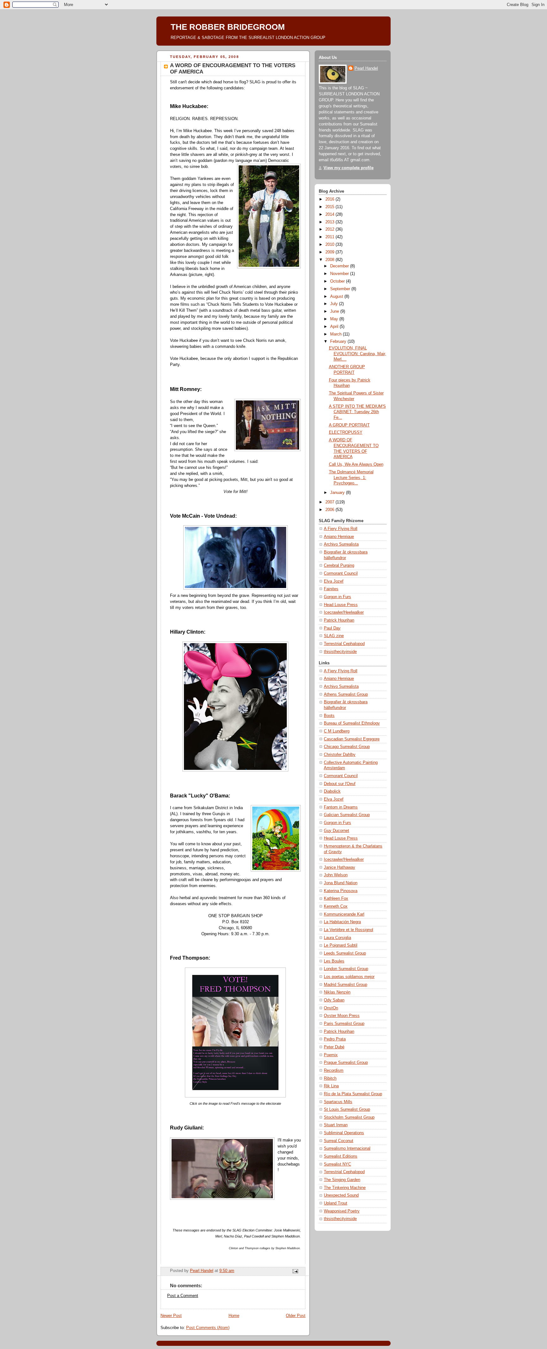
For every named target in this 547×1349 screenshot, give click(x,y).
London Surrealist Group (346, 969)
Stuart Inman (336, 1125)
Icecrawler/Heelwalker (344, 612)
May (334, 319)
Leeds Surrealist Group (345, 953)
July (334, 304)
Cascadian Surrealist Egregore (352, 739)
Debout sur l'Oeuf (339, 784)
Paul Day (332, 628)
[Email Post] (295, 1271)
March (336, 334)
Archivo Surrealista (341, 544)
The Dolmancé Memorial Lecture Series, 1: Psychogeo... (351, 477)
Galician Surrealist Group (347, 815)
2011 (330, 237)
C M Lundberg (336, 731)
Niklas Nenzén (337, 992)
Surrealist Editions (340, 1156)
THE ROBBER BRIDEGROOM (228, 27)
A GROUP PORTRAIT (349, 425)
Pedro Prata (335, 1039)
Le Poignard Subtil (340, 945)
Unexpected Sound (341, 1195)
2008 (330, 260)
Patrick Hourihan (339, 620)
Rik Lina (331, 1086)
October (338, 281)
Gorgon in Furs (337, 597)
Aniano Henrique (339, 536)
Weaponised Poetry (342, 1211)
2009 (330, 252)
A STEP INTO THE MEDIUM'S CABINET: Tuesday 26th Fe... (357, 412)
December (340, 266)
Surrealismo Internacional (347, 1148)
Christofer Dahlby (339, 754)
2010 (330, 244)
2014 (330, 214)
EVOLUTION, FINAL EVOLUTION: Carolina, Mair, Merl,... (357, 353)
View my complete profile (349, 168)
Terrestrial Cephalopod (344, 644)
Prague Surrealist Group (346, 1062)
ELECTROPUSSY (345, 432)
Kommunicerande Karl (344, 914)
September (340, 289)
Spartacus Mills (338, 1102)
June (335, 311)
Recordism (333, 1070)
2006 (330, 510)
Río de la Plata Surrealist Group (353, 1094)
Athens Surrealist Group (346, 694)
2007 (330, 502)
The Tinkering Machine (345, 1188)
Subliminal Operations (344, 1133)
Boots (329, 715)
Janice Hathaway (339, 867)
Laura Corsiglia (337, 938)
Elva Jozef (333, 581)
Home (234, 1316)
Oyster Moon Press (342, 1015)
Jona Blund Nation (340, 883)
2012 (330, 229)
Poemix (331, 1055)
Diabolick (332, 791)
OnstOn (331, 1008)
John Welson (336, 875)
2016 (330, 199)
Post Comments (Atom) (207, 1328)
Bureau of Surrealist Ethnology (352, 723)
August (337, 296)
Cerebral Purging (339, 565)
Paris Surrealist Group (344, 1023)
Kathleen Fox (336, 898)
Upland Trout (335, 1203)
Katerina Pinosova (340, 891)
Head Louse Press (341, 605)
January (338, 492)
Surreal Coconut (338, 1141)
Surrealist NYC (337, 1164)
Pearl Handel (366, 68)
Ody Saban (334, 1000)
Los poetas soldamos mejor (349, 977)
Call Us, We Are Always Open (356, 464)
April (335, 326)
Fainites (331, 589)
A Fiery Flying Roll (340, 529)
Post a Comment (182, 1296)
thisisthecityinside (340, 651)
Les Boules (334, 961)
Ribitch (330, 1078)
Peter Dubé (334, 1047)
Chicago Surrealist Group (347, 747)
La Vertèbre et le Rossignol (348, 930)
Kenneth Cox (336, 906)
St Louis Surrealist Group (347, 1109)
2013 (330, 222)
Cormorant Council (341, 573)
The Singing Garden (342, 1180)
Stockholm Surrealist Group (349, 1117)
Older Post (295, 1316)
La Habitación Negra (342, 922)
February (339, 341)
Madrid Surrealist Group (345, 984)
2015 (330, 207)
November (340, 274)
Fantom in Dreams (341, 807)
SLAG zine (334, 636)
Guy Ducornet (336, 830)
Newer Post (171, 1316)
